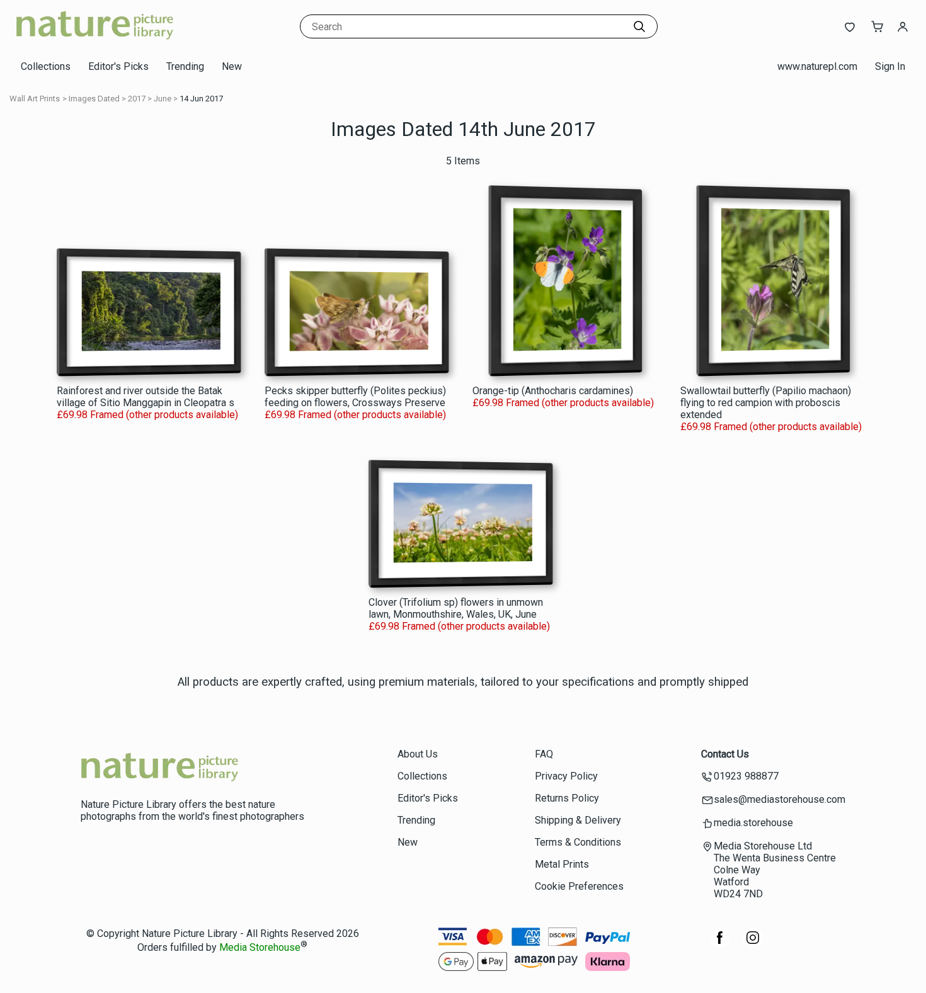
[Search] (639, 26)
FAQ (544, 754)
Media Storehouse (259, 948)
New (232, 66)
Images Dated (94, 98)
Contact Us (725, 754)
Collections (46, 66)
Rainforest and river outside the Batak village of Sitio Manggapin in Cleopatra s (145, 397)
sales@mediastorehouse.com (779, 799)
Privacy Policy (566, 776)
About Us (417, 754)
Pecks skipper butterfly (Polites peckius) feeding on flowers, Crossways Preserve (355, 397)
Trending (185, 66)
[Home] (94, 41)
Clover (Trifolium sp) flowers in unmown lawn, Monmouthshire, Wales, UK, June (456, 608)
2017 (137, 98)
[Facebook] (720, 944)
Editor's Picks (118, 66)
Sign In (890, 66)
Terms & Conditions (578, 842)
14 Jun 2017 (201, 98)
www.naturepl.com (817, 66)
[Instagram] (753, 944)
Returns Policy (567, 798)
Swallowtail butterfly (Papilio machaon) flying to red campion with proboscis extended (765, 403)
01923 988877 (746, 776)
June (162, 98)
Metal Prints (562, 864)
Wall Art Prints (34, 98)
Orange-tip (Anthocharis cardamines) (552, 391)
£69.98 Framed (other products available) (147, 415)
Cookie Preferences (579, 886)
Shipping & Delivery (578, 820)
